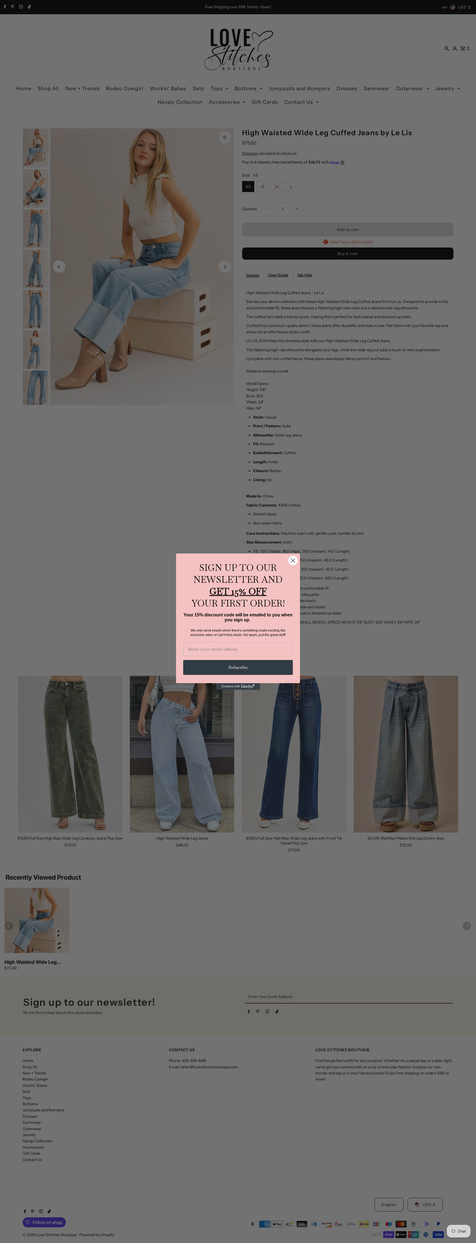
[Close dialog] (293, 560)
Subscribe (238, 667)
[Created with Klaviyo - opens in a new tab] (238, 686)
